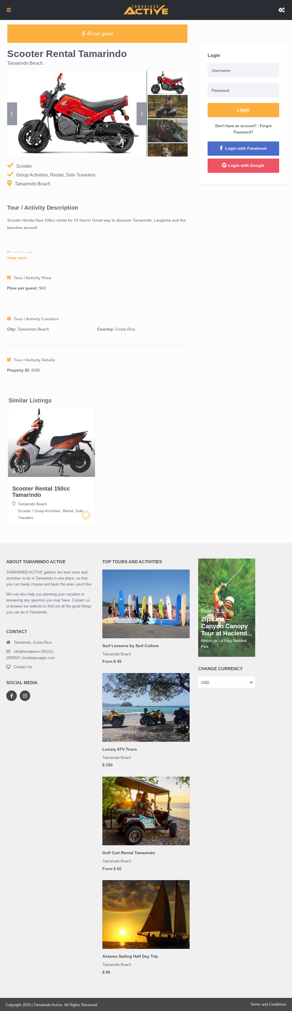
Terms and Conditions (268, 1004)
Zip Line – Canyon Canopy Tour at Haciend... (226, 626)
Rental (57, 175)
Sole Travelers (80, 175)
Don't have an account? (236, 126)
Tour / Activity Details (34, 360)
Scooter (24, 166)
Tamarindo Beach (25, 63)
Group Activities (32, 175)
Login (243, 110)
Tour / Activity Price (32, 277)
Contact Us (23, 667)
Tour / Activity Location (36, 319)
